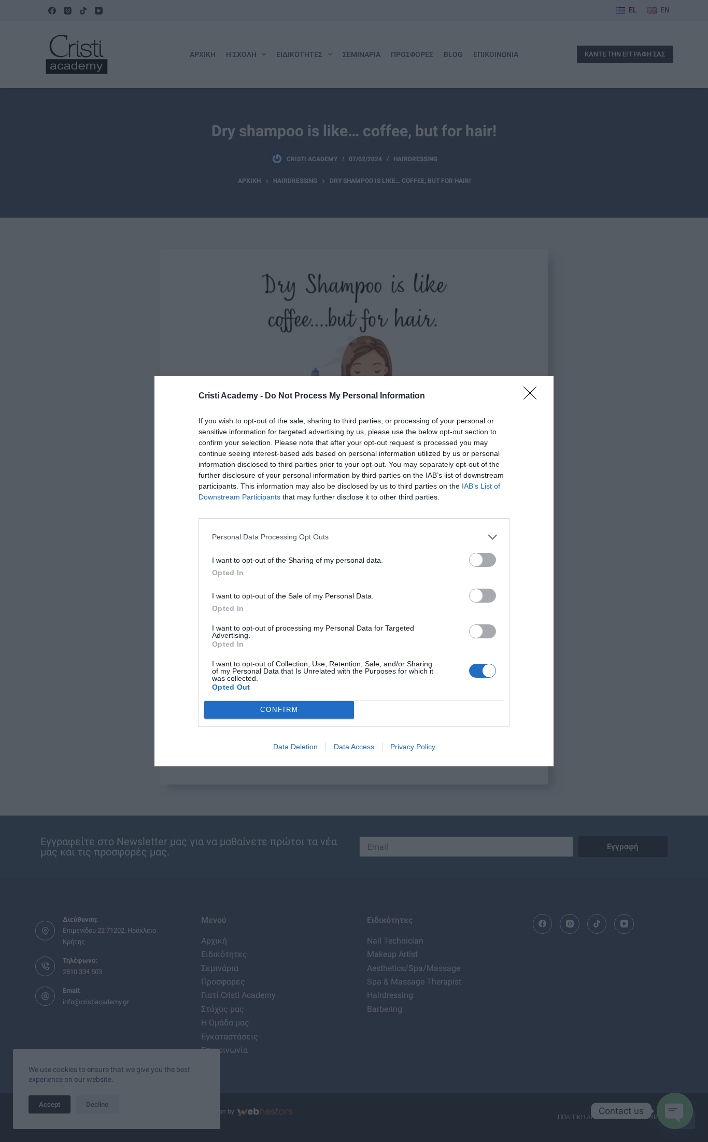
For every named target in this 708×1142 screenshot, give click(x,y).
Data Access (354, 747)
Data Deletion (295, 747)
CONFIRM (279, 709)
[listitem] (354, 537)
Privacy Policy (412, 747)
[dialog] (354, 571)
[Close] (533, 396)
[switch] (482, 560)
